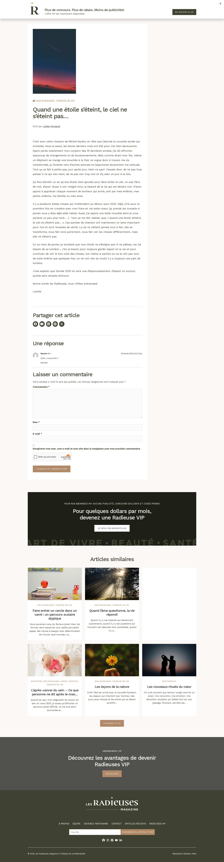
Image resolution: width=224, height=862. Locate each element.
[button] (220, 4)
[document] (112, 431)
